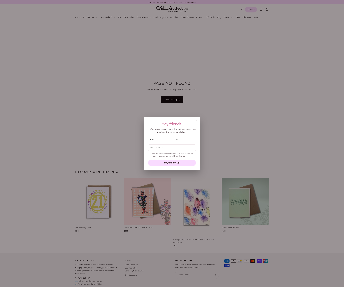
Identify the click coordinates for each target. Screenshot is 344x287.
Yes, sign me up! (172, 163)
